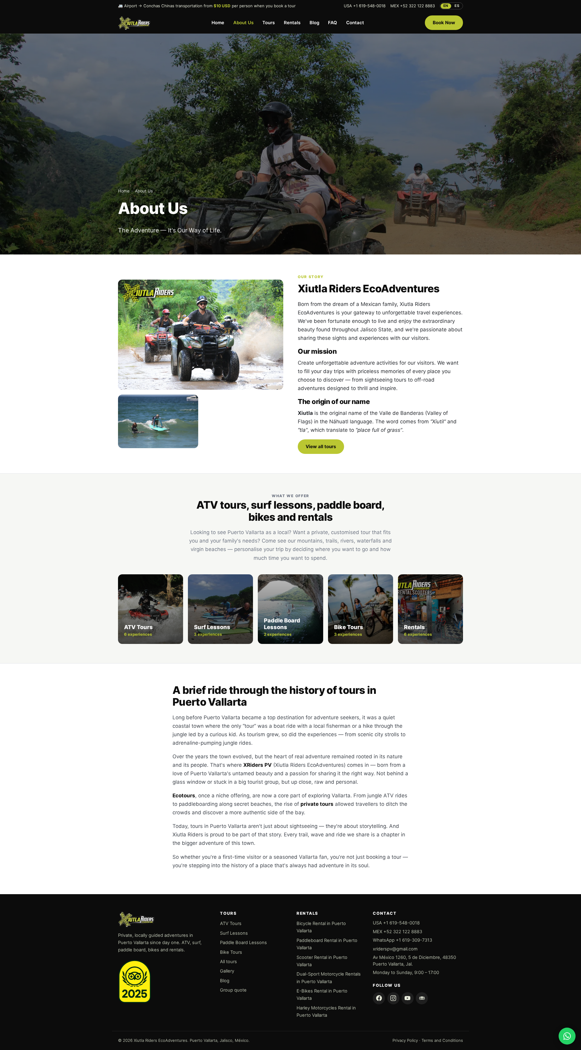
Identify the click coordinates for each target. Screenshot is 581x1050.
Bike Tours (231, 952)
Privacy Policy (405, 1040)
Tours (268, 22)
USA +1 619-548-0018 (365, 5)
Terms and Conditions (442, 1040)
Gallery (227, 971)
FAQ (332, 22)
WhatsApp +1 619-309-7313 (402, 940)
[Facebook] (379, 998)
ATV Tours (230, 923)
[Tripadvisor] (422, 998)
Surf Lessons (234, 933)
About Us (243, 22)
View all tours (321, 446)
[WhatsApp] (567, 1036)
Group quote (233, 990)
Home (218, 22)
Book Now (444, 22)
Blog (314, 22)
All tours (228, 961)
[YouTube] (408, 998)
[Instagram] (393, 998)
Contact (355, 22)
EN (445, 6)
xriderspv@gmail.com (395, 949)
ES (457, 6)
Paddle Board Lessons (243, 942)
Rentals (292, 22)
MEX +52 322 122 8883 (412, 5)
